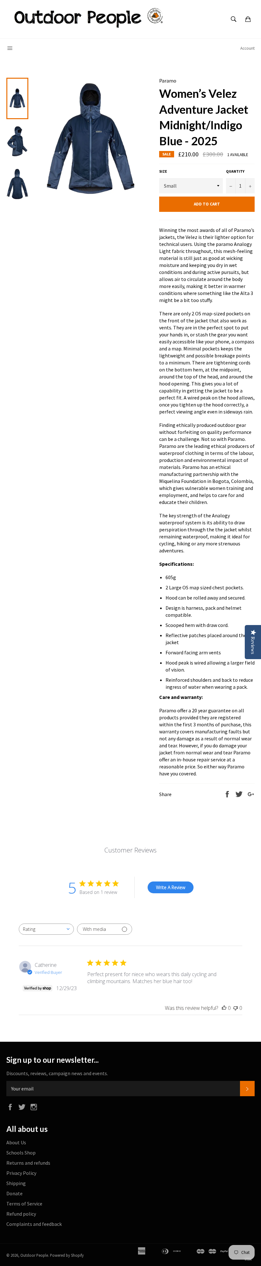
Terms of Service (24, 1203)
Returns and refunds (28, 1163)
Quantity (235, 171)
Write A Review (170, 887)
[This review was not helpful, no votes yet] (235, 1007)
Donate (14, 1193)
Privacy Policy (21, 1173)
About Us (16, 1142)
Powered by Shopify (67, 1255)
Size (163, 171)
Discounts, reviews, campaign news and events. (57, 1073)
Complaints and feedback (34, 1224)
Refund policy (21, 1214)
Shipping (16, 1183)
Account (247, 48)
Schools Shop (21, 1152)
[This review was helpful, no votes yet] (224, 1007)
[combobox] (46, 929)
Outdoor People (34, 1255)
